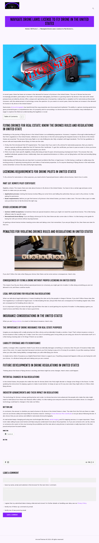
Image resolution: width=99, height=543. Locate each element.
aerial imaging (54, 419)
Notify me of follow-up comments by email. (19, 506)
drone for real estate (68, 145)
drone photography (17, 107)
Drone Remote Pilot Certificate (61, 413)
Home (27, 29)
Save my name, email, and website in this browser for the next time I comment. (30, 485)
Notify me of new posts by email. (15, 510)
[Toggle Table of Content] (21, 117)
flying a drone (16, 321)
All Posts (34, 29)
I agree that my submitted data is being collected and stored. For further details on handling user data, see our (46, 503)
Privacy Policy (82, 503)
